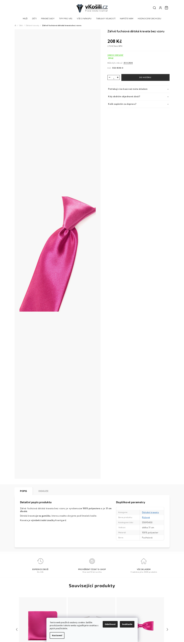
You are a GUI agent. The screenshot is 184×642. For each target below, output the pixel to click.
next (167, 629)
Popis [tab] (23, 491)
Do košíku (145, 77)
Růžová (146, 517)
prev (17, 629)
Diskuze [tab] (43, 491)
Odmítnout (110, 624)
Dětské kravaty (150, 512)
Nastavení (57, 635)
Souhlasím (127, 624)
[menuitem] (25, 18)
